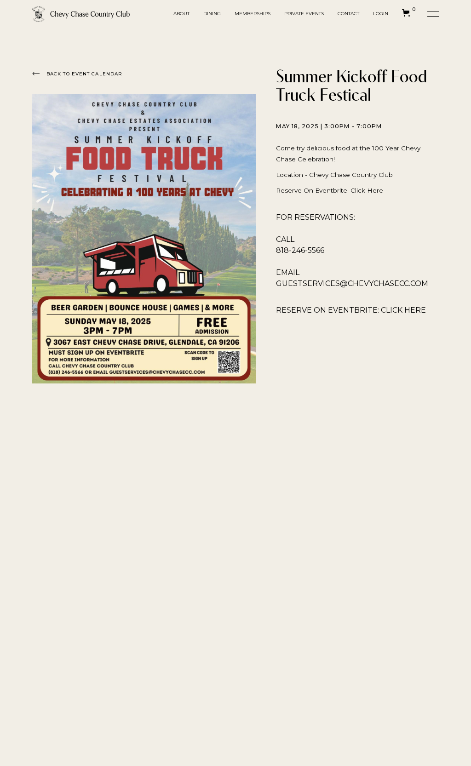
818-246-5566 (300, 250)
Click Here (366, 190)
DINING (212, 13)
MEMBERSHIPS (252, 13)
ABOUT (181, 13)
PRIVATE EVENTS (304, 13)
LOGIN (380, 13)
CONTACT (348, 13)
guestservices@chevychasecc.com (352, 283)
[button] (81, 14)
